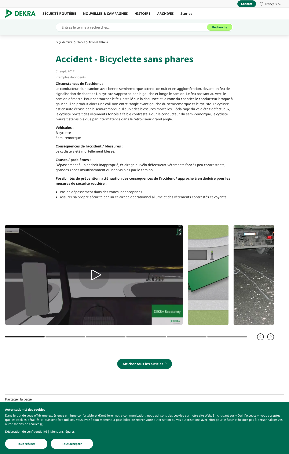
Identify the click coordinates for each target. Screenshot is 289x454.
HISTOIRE (142, 13)
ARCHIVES (165, 13)
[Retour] (260, 336)
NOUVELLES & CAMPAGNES (105, 13)
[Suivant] (270, 336)
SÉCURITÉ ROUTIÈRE (59, 13)
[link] (270, 3)
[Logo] (22, 13)
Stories (186, 13)
